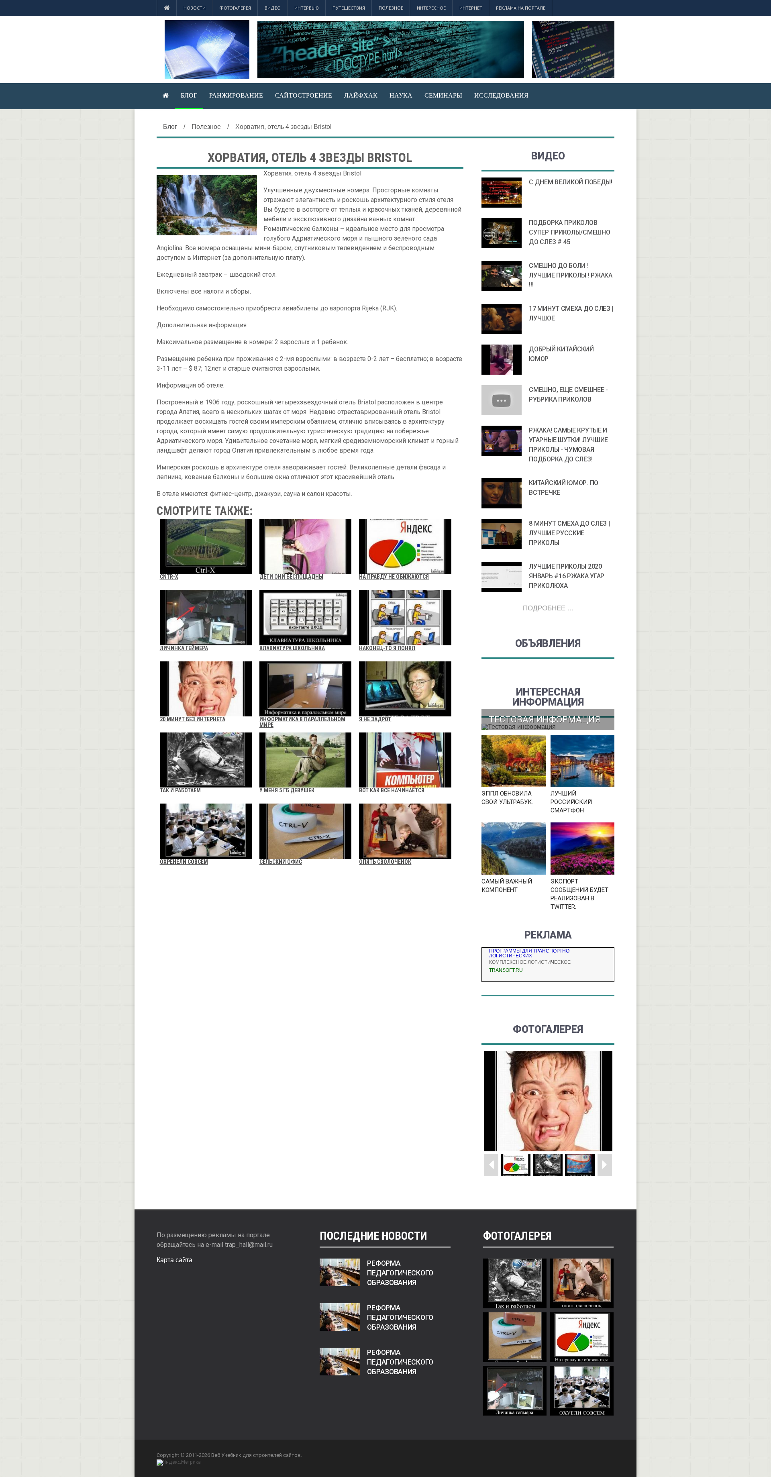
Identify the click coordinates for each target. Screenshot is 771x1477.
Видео (273, 8)
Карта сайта (174, 1260)
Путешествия (348, 8)
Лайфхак (360, 95)
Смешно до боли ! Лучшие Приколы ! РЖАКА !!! (570, 275)
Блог (189, 95)
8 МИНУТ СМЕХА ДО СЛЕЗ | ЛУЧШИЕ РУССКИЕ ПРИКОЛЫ (569, 533)
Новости (195, 8)
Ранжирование (236, 95)
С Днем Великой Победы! (570, 182)
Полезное (391, 8)
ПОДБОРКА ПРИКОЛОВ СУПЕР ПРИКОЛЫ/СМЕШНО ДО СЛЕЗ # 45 (569, 232)
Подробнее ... (548, 608)
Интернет (470, 8)
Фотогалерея (235, 8)
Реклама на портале (520, 8)
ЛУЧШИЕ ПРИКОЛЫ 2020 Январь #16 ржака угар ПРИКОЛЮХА (566, 576)
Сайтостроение (303, 95)
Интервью (306, 8)
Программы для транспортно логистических (529, 953)
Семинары (443, 95)
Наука (401, 95)
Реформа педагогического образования (400, 1273)
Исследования (501, 95)
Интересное (431, 8)
